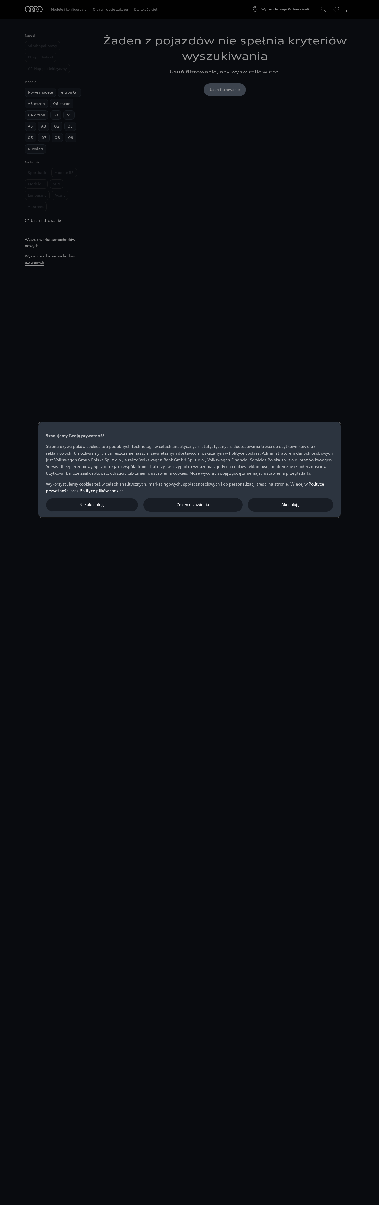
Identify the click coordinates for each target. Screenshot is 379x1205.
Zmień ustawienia (193, 505)
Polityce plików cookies (102, 490)
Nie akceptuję (92, 505)
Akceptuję (290, 505)
